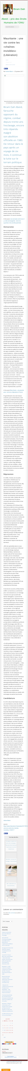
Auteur (7, 60)
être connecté (12, 912)
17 (2, 1030)
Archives (4, 1051)
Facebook (14, 30)
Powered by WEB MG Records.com (14, 1061)
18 (4, 1030)
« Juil (4, 1037)
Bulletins (7, 64)
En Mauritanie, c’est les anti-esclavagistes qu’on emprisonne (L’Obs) (11, 871)
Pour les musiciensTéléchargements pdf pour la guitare (11, 1056)
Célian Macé (9, 71)
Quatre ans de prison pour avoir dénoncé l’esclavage (6, 934)
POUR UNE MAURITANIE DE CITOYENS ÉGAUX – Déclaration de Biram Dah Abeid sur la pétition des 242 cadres (7, 998)
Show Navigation (22, 13)
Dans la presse (12, 64)
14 (9, 1028)
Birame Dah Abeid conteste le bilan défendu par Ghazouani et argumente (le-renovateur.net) (7, 979)
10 (2, 1028)
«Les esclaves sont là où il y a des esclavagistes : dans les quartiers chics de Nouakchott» (14, 221)
